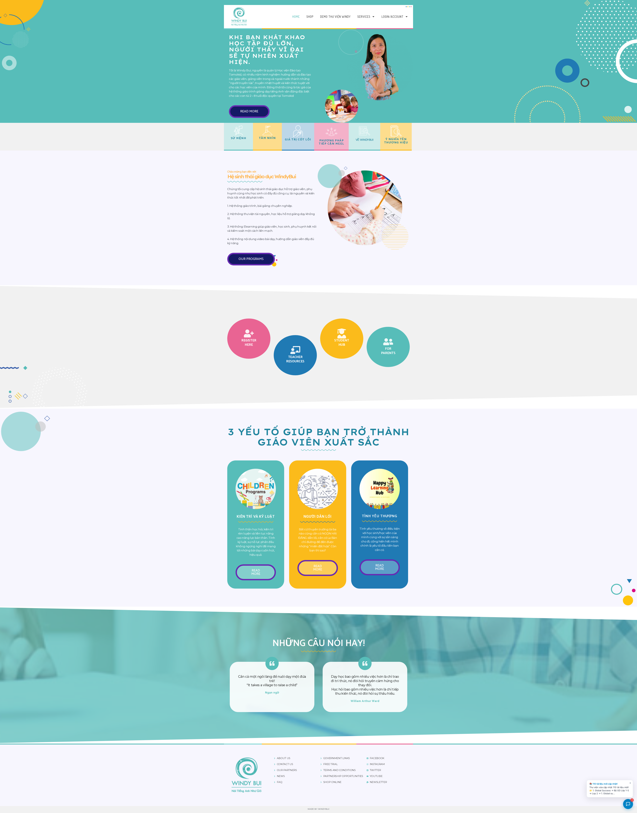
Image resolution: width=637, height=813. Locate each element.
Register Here (248, 343)
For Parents (388, 351)
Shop (310, 16)
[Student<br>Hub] (342, 333)
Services (363, 16)
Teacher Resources (295, 359)
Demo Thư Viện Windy (335, 16)
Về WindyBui (364, 139)
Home (296, 16)
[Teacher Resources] (295, 350)
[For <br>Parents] (388, 342)
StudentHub (341, 343)
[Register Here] (249, 333)
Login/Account (392, 16)
